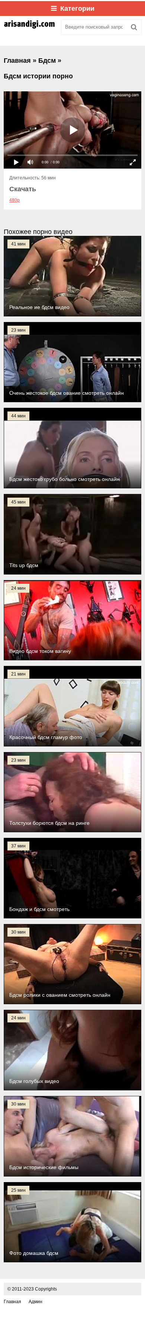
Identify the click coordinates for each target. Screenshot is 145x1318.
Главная (12, 1301)
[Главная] (30, 27)
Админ (35, 1301)
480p (14, 200)
